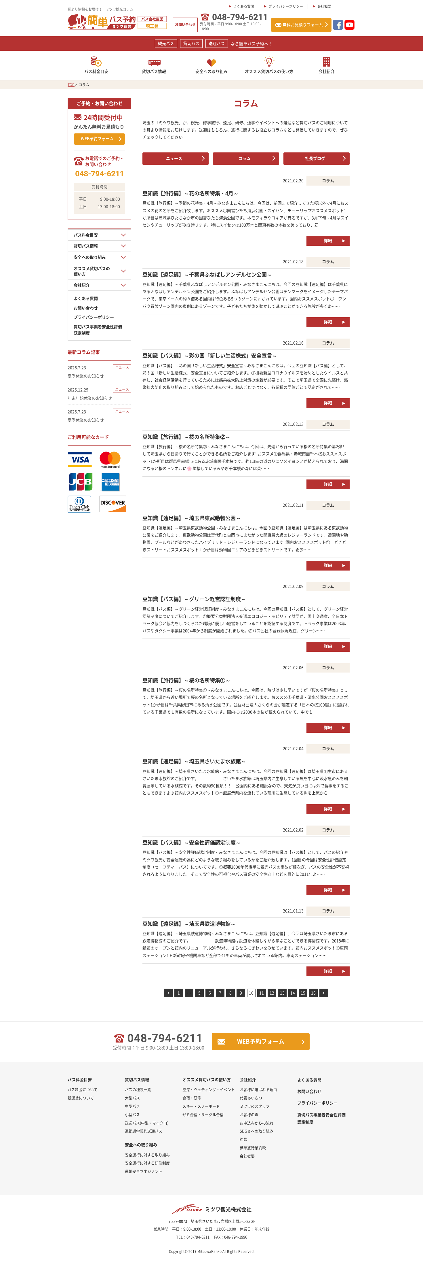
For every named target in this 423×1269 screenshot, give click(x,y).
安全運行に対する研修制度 (147, 1163)
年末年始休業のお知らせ (90, 398)
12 (272, 993)
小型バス (132, 1114)
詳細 (328, 240)
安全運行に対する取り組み (147, 1154)
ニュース (174, 158)
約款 (243, 1139)
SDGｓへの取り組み (256, 1131)
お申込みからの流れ (256, 1123)
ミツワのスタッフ (255, 1106)
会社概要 (324, 6)
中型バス (132, 1106)
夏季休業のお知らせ (86, 376)
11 (261, 993)
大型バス (132, 1097)
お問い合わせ (185, 24)
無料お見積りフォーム (303, 24)
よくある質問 (243, 6)
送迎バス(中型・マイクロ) (146, 1123)
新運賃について (81, 1097)
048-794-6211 (240, 17)
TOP (71, 84)
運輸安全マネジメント (143, 1171)
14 (292, 993)
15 (303, 993)
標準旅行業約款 (253, 1147)
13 (282, 993)
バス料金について (83, 1089)
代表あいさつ (251, 1097)
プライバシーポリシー (285, 6)
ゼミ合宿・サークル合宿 (203, 1114)
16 (313, 993)
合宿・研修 (191, 1097)
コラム (245, 158)
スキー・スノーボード (201, 1106)
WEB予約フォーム (97, 138)
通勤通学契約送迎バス (143, 1131)
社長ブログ (315, 158)
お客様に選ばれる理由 (258, 1089)
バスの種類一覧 (138, 1089)
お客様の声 (249, 1114)
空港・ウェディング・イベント (208, 1089)
